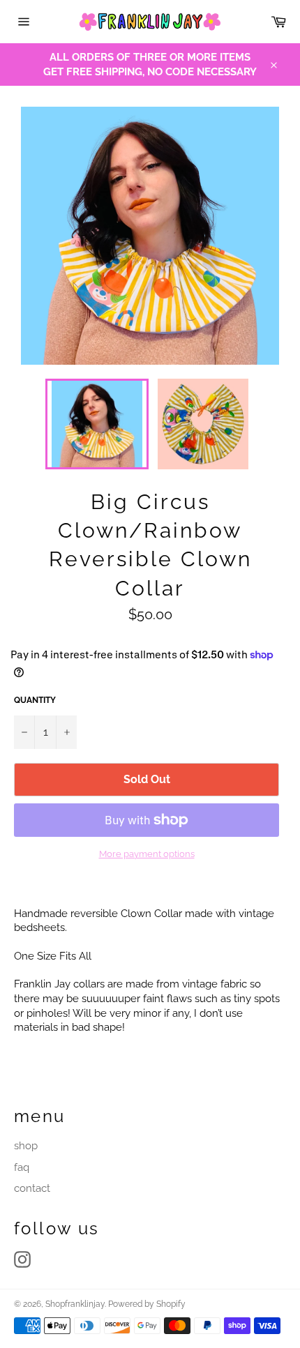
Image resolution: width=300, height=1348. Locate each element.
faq (21, 1167)
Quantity (35, 700)
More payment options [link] (147, 854)
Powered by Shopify (147, 1304)
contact (32, 1188)
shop (26, 1145)
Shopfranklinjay (75, 1304)
